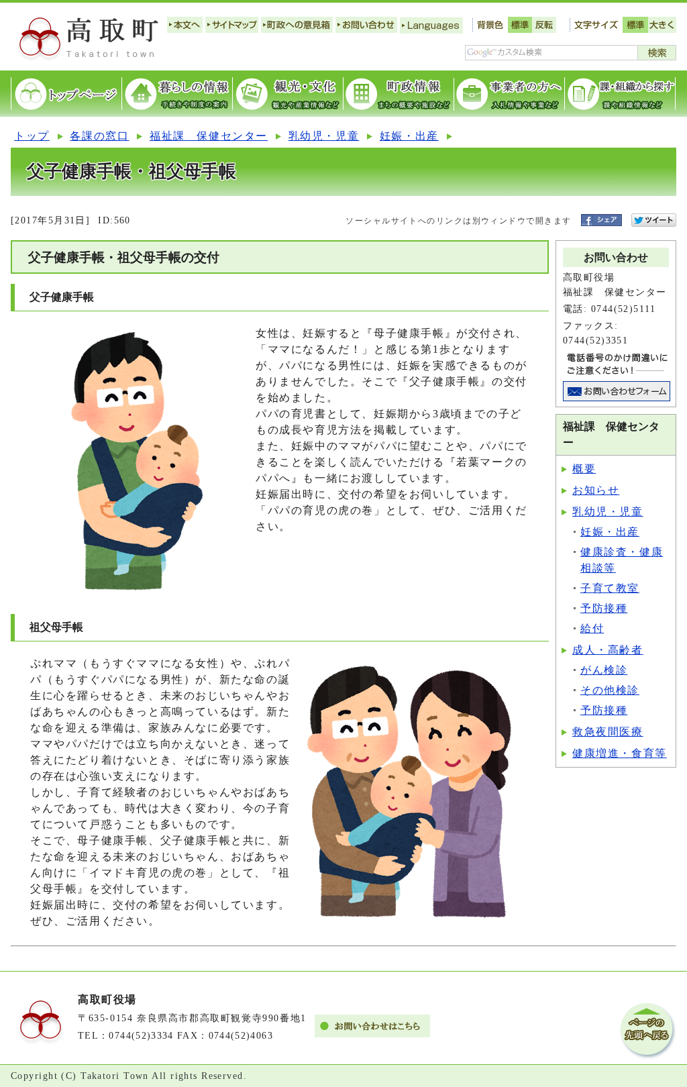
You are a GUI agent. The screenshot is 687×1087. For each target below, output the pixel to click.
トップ (32, 136)
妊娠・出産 (409, 136)
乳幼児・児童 (324, 136)
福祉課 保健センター (209, 136)
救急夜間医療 (607, 731)
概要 (584, 468)
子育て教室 (609, 588)
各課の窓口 (99, 136)
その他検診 (609, 690)
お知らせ (595, 490)
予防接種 (603, 608)
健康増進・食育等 (619, 753)
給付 (592, 628)
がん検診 (603, 670)
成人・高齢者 (607, 650)
